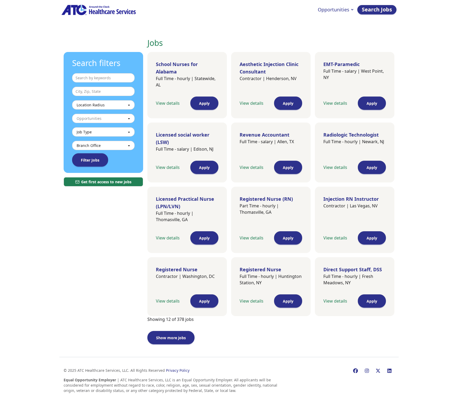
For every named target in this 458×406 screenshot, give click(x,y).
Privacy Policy (178, 370)
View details (168, 103)
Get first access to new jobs (106, 181)
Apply (204, 103)
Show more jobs (171, 337)
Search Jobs (377, 9)
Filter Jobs (90, 160)
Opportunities (333, 9)
